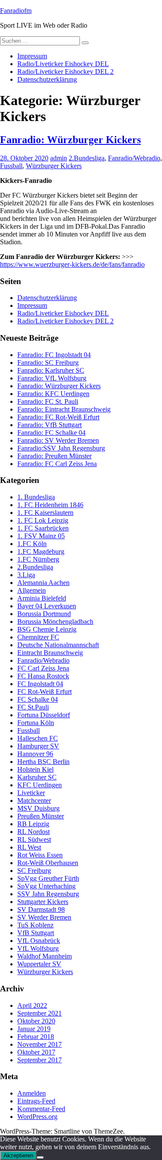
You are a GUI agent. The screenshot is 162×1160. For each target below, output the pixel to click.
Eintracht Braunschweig (50, 652)
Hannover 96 (35, 753)
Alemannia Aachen (43, 582)
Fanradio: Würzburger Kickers (70, 139)
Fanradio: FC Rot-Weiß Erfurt (58, 417)
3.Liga (26, 574)
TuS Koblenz (35, 925)
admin (58, 158)
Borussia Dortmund (44, 613)
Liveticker (31, 792)
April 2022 (32, 1005)
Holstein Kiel (35, 769)
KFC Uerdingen (39, 785)
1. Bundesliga (36, 497)
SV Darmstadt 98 (41, 909)
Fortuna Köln (35, 722)
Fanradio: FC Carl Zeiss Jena (57, 463)
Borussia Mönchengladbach (55, 621)
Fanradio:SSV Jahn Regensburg (61, 448)
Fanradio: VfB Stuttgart (49, 424)
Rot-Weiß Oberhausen (47, 862)
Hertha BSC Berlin (43, 761)
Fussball (11, 165)
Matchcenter (34, 800)
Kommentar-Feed (41, 1108)
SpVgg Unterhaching (46, 886)
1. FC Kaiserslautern (45, 512)
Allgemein (31, 590)
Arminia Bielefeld (41, 598)
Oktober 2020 (36, 1021)
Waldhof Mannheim (44, 956)
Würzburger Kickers (54, 165)
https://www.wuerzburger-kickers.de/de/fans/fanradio (72, 264)
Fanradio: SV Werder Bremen (58, 440)
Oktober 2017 (36, 1052)
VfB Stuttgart (35, 932)
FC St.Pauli (33, 707)
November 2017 (39, 1044)
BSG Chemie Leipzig (46, 629)
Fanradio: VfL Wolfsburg (51, 378)
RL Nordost (33, 831)
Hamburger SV (38, 746)
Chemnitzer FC (38, 637)
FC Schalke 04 (37, 699)
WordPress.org (37, 1116)
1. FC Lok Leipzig (42, 520)
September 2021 (39, 1013)
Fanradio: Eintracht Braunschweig (64, 409)
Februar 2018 (35, 1036)
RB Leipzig (33, 824)
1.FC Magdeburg (40, 551)
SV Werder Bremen (44, 917)
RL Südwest (34, 839)
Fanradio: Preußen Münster (54, 456)
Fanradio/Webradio (134, 158)
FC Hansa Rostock (43, 676)
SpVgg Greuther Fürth (48, 878)
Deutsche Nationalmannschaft (58, 645)
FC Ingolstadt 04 (40, 683)
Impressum (32, 56)
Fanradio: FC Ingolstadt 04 (54, 354)
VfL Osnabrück (38, 940)
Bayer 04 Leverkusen (46, 606)
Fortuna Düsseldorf (43, 715)
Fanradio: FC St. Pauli (47, 401)
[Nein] (40, 1157)
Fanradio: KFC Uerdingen (53, 393)
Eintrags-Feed (36, 1101)
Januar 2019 (34, 1028)
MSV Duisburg (38, 808)
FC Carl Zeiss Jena (43, 668)
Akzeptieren (18, 1155)
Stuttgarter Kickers (42, 901)
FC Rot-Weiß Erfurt (44, 691)
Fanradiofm (16, 10)
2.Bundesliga (87, 158)
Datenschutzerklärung (47, 79)
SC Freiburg (34, 870)
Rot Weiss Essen (40, 855)
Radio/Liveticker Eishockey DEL (63, 63)
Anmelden (31, 1093)
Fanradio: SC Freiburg (48, 362)
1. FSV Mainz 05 (41, 536)
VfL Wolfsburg (38, 948)
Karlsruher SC (37, 777)
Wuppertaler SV (39, 964)
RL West (29, 847)
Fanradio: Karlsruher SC (50, 370)
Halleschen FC (37, 738)
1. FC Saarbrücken (43, 528)
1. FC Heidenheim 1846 (50, 504)
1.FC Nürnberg (38, 559)
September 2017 (39, 1060)
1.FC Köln (32, 543)
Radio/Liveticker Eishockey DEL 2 (65, 71)
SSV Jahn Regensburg (48, 894)
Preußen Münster (40, 816)
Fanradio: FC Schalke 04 (51, 432)
